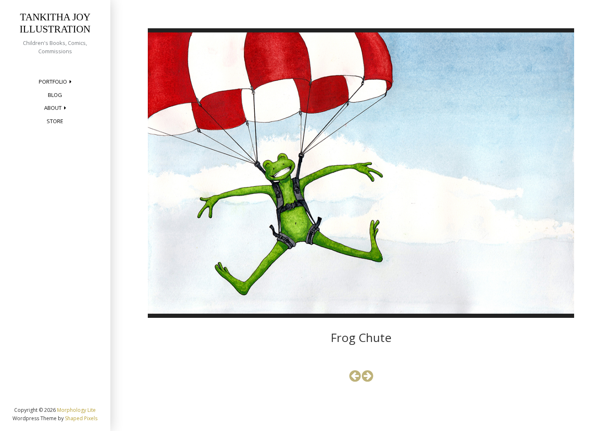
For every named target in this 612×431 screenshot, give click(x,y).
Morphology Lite (76, 410)
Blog (55, 95)
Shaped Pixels (81, 418)
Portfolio (53, 81)
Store (55, 121)
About (53, 107)
